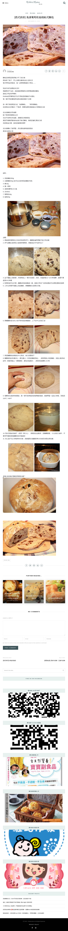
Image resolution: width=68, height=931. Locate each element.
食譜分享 (39, 13)
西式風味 (32, 13)
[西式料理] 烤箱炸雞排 (9, 660)
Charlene (10, 72)
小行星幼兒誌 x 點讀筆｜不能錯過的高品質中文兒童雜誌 (17, 906)
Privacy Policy (34, 924)
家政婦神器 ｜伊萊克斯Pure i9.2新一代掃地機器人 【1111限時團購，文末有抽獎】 (24, 913)
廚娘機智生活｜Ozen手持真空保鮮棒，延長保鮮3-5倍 (17, 898)
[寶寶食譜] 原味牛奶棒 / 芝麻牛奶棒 (54, 660)
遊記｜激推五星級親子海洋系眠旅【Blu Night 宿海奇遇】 (18, 902)
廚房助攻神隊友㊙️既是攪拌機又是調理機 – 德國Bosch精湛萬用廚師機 (21, 909)
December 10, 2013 (34, 21)
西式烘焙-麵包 (7, 560)
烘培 (27, 13)
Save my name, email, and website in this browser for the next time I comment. (26, 643)
